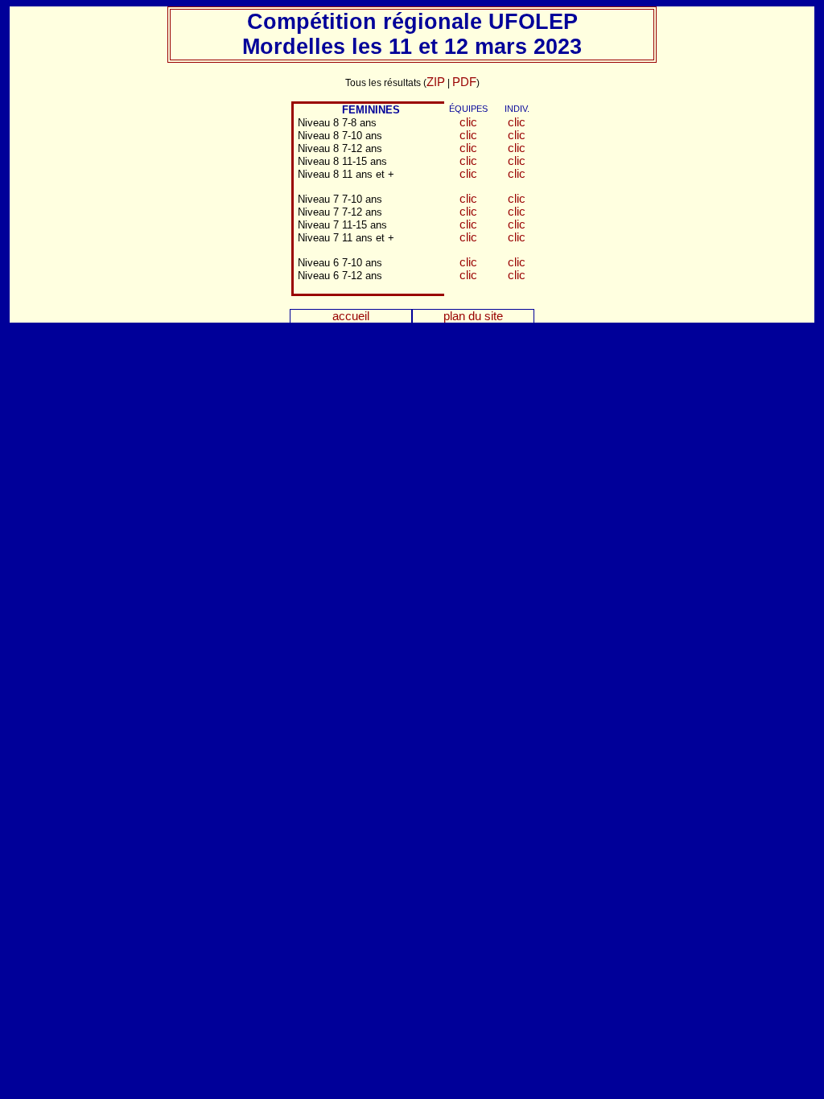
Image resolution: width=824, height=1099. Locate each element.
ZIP (435, 82)
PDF (464, 82)
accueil (350, 316)
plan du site (473, 316)
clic (468, 122)
